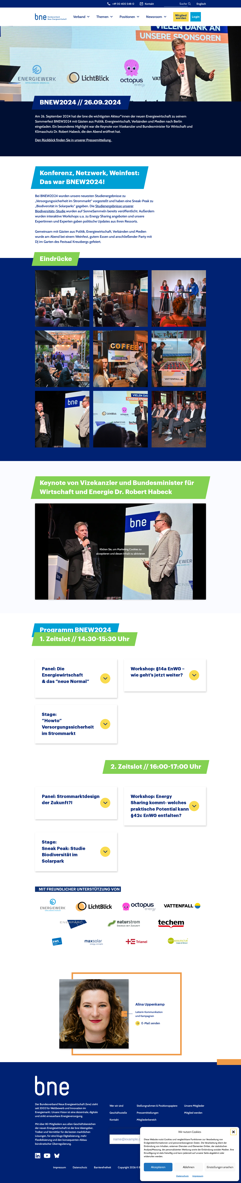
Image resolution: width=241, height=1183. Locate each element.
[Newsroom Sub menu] (165, 17)
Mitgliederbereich (146, 1119)
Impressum (197, 1176)
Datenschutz (182, 1176)
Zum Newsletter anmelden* (128, 1131)
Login (196, 16)
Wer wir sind (116, 1105)
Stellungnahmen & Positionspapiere (157, 1105)
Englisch (201, 3)
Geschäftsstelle (118, 1112)
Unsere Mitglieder (194, 1105)
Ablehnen (188, 1167)
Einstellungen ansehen (220, 1167)
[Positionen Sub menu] (138, 17)
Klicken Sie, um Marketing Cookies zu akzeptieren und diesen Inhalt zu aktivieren (120, 551)
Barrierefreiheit (102, 1167)
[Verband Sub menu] (88, 17)
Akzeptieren (158, 1167)
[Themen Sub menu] (111, 17)
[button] (233, 1132)
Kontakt (114, 1119)
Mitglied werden (181, 16)
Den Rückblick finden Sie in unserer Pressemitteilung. (73, 140)
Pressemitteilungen (148, 1112)
